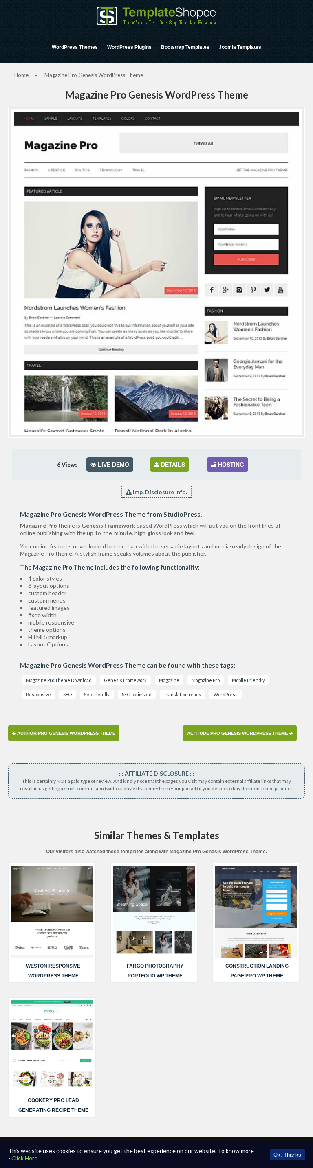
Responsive (38, 694)
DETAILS (172, 464)
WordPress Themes (75, 47)
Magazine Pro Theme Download (59, 680)
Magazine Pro (206, 680)
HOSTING (230, 464)
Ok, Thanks (287, 1155)
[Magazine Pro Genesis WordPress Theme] (156, 272)
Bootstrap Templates (185, 47)
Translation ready (182, 694)
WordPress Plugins (129, 47)
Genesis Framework (125, 680)
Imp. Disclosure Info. (159, 492)
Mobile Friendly (248, 680)
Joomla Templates (240, 47)
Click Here (24, 1158)
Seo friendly (97, 694)
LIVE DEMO (112, 464)
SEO (67, 694)
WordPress (226, 694)
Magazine (169, 680)
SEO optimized (137, 694)
